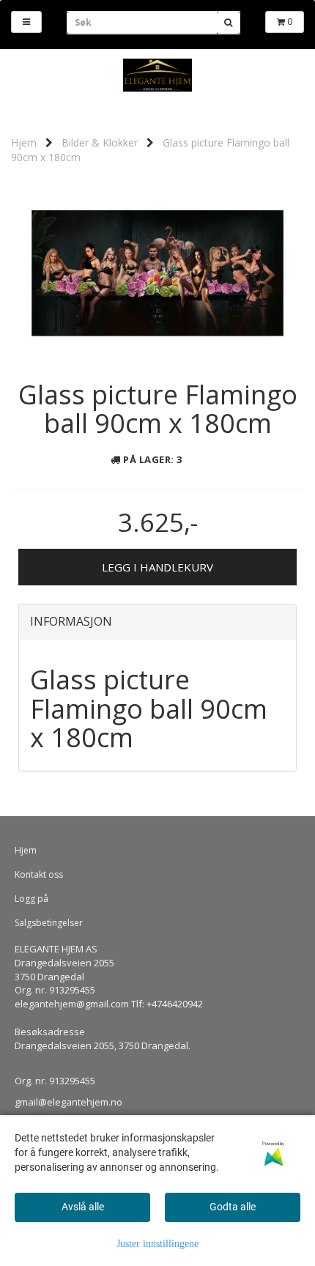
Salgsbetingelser (49, 923)
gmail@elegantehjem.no (68, 1101)
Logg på (31, 898)
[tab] (157, 622)
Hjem (24, 142)
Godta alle (233, 1207)
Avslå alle (83, 1207)
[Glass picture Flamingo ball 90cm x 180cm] (157, 269)
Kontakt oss (39, 874)
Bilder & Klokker (100, 142)
